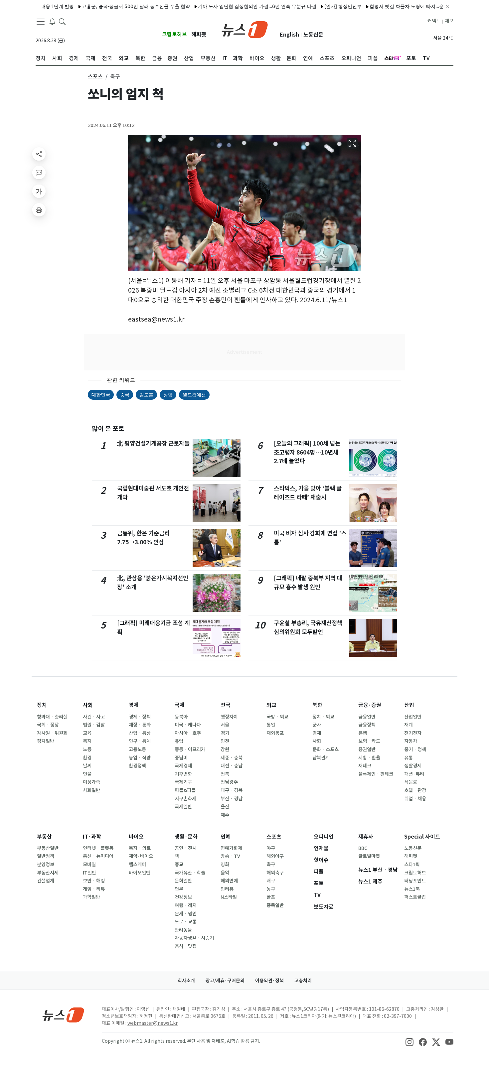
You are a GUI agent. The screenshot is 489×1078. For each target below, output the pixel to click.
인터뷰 (227, 889)
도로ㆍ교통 (186, 922)
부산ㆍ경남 (232, 799)
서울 (225, 725)
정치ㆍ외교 (323, 717)
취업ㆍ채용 (415, 799)
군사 (316, 725)
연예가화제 (231, 848)
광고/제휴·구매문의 (225, 981)
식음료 (410, 782)
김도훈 (146, 394)
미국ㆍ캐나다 (188, 725)
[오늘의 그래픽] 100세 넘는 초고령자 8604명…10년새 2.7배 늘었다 (307, 452)
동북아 (181, 717)
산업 (409, 705)
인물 (87, 774)
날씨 (87, 766)
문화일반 (183, 881)
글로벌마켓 (369, 856)
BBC (362, 848)
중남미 (181, 758)
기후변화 (183, 774)
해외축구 (275, 873)
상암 (168, 394)
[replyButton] (39, 172)
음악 (225, 873)
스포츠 (273, 836)
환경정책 (137, 766)
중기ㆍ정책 (415, 749)
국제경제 (183, 766)
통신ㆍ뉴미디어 (98, 856)
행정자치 (229, 717)
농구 (270, 889)
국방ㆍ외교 (277, 717)
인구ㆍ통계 (140, 741)
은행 (362, 733)
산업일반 (412, 717)
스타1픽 (412, 865)
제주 (225, 815)
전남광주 (229, 782)
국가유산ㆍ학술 (190, 873)
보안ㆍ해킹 (94, 881)
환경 (87, 758)
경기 (225, 733)
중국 (124, 394)
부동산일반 (48, 848)
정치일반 (45, 741)
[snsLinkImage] (409, 1041)
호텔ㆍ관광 (415, 790)
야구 (270, 848)
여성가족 (91, 782)
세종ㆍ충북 (232, 758)
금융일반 (367, 717)
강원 (225, 749)
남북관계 (321, 758)
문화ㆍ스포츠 (325, 749)
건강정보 (183, 897)
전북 (225, 774)
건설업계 (45, 881)
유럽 (179, 741)
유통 (408, 758)
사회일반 (91, 790)
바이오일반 (139, 873)
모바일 (89, 865)
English (289, 34)
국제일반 (183, 807)
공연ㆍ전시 (186, 848)
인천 (225, 741)
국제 (180, 705)
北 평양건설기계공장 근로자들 (153, 443)
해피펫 (198, 34)
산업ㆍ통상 (140, 733)
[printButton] (39, 209)
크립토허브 (174, 34)
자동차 (410, 741)
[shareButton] (39, 154)
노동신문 (313, 34)
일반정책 (45, 856)
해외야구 (275, 856)
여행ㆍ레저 (186, 905)
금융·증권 (369, 705)
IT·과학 (92, 836)
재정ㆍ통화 (140, 725)
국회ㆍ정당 (48, 725)
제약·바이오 (141, 856)
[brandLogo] (245, 29)
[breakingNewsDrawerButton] (52, 21)
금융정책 (367, 725)
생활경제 (412, 766)
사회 (88, 705)
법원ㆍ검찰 (94, 725)
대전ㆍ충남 (232, 766)
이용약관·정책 (269, 981)
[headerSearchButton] (62, 21)
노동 (87, 749)
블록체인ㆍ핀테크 (375, 774)
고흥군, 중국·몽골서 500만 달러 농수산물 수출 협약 (114, 6)
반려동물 (183, 930)
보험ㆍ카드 (369, 741)
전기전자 (412, 733)
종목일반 (275, 905)
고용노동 (137, 749)
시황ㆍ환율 (369, 758)
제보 (449, 21)
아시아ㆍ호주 (188, 733)
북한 (317, 705)
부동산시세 (48, 873)
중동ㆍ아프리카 (190, 749)
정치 (42, 705)
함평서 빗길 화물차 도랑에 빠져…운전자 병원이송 (399, 6)
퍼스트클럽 (415, 897)
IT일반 (89, 873)
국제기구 (183, 782)
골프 (270, 897)
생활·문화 (186, 836)
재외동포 (275, 733)
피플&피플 (185, 790)
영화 (225, 865)
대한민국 (100, 394)
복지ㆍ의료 (140, 848)
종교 (179, 865)
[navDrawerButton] (41, 21)
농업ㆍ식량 (140, 758)
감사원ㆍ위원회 (52, 733)
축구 (270, 865)
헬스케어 (137, 865)
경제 (134, 705)
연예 (226, 836)
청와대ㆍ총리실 (52, 717)
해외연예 (229, 881)
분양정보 (45, 865)
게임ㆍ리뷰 (94, 889)
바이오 (136, 836)
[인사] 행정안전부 (320, 6)
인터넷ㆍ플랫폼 (98, 848)
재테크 (364, 766)
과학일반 (91, 897)
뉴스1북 (412, 889)
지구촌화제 (185, 799)
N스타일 (229, 897)
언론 (179, 889)
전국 (226, 705)
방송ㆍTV (230, 856)
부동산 (44, 836)
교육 (87, 733)
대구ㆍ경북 (232, 790)
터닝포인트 (415, 881)
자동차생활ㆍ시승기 (194, 938)
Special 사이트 (422, 836)
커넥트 (433, 21)
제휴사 (365, 836)
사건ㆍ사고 (94, 717)
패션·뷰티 (414, 774)
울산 (225, 807)
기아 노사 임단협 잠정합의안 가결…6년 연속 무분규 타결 (235, 6)
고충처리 (303, 981)
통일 (270, 725)
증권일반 (367, 749)
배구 (270, 881)
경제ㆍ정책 (140, 717)
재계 (408, 725)
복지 (87, 741)
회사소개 (186, 981)
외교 (271, 705)
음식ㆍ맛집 (186, 946)
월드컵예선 (194, 394)
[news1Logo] (63, 1014)
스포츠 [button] (95, 76)
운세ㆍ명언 (186, 914)
